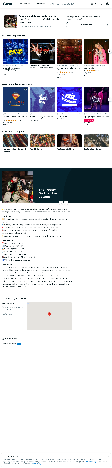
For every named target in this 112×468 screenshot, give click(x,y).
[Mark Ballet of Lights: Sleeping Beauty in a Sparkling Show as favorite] (106, 89)
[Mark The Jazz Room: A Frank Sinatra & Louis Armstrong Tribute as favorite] (52, 89)
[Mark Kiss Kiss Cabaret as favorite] (106, 40)
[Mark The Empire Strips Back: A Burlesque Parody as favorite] (25, 40)
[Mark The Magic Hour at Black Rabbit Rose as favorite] (79, 40)
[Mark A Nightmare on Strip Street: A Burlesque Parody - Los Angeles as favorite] (52, 40)
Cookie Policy (36, 464)
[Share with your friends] (61, 203)
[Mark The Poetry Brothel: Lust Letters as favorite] (66, 203)
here (19, 344)
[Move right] (110, 51)
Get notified (86, 25)
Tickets (92, 201)
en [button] (95, 4)
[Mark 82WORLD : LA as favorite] (79, 89)
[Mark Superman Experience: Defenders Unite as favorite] (25, 89)
